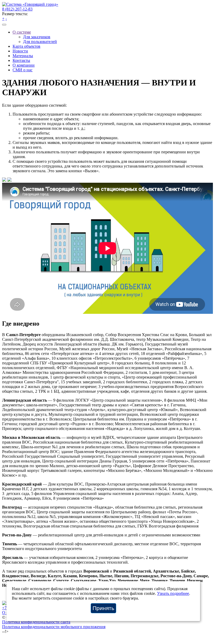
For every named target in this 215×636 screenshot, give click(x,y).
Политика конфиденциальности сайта (36, 622)
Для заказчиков (36, 37)
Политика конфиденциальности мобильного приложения (53, 626)
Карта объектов (26, 46)
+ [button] (3, 18)
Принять (103, 608)
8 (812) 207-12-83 (17, 9)
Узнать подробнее (173, 593)
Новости (20, 51)
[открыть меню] (4, 24)
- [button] (6, 18)
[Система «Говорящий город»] (30, 4)
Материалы (23, 55)
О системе (22, 32)
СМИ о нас (23, 70)
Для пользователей (40, 41)
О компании (24, 65)
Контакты (21, 60)
